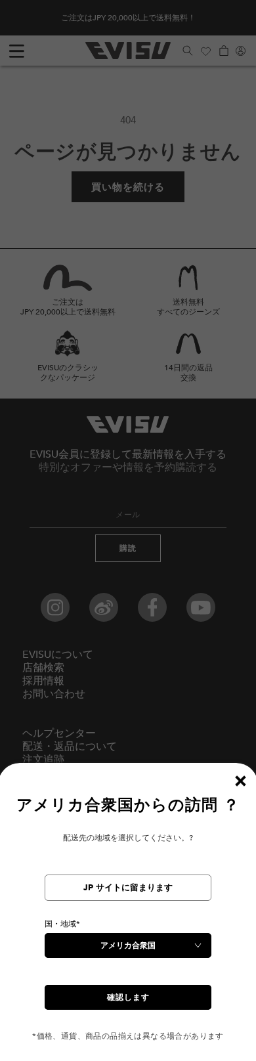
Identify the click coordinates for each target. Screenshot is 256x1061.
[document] (128, 918)
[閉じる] (240, 780)
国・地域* (62, 924)
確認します (128, 997)
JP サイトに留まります (128, 888)
